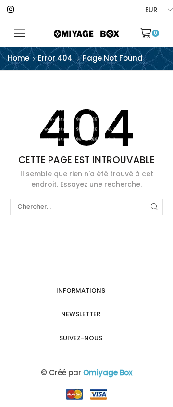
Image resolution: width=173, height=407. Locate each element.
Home (18, 58)
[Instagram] (10, 9)
